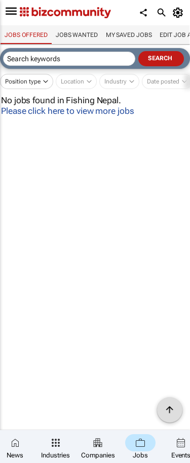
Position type (23, 81)
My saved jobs (129, 34)
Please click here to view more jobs (67, 111)
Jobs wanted (77, 34)
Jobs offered (26, 34)
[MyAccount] (179, 12)
